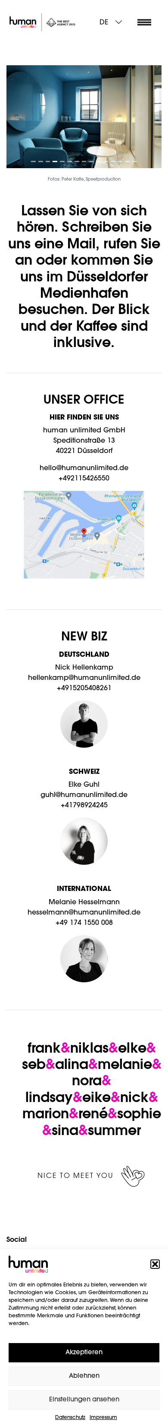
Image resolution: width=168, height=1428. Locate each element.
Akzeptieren (84, 1353)
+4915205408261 (84, 688)
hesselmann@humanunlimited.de (84, 912)
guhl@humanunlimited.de (84, 795)
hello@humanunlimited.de (84, 468)
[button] (155, 1264)
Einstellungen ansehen (84, 1400)
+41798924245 (84, 805)
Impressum (103, 1417)
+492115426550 (84, 478)
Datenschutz (70, 1417)
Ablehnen (84, 1376)
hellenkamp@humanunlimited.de (84, 678)
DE (104, 22)
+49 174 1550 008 (84, 923)
